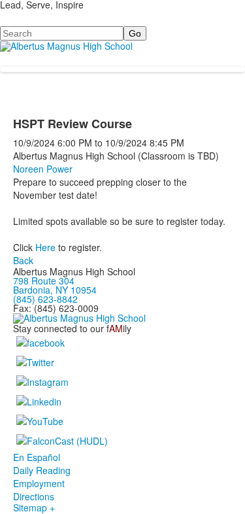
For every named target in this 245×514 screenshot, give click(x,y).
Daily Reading (42, 470)
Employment (39, 483)
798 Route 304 (43, 280)
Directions (33, 496)
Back (23, 260)
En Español (36, 457)
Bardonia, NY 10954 (55, 289)
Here (45, 247)
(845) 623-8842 (45, 298)
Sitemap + (34, 507)
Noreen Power (43, 168)
